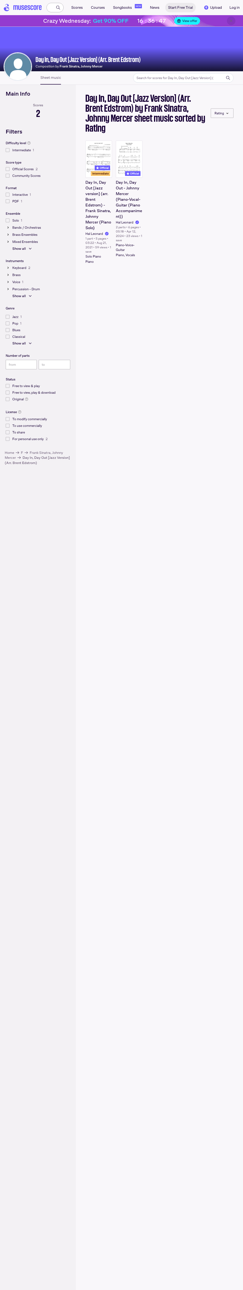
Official (104, 168)
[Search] (58, 7)
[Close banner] (231, 21)
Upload (216, 7)
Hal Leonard (94, 234)
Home (9, 453)
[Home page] (23, 7)
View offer (189, 21)
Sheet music (50, 78)
